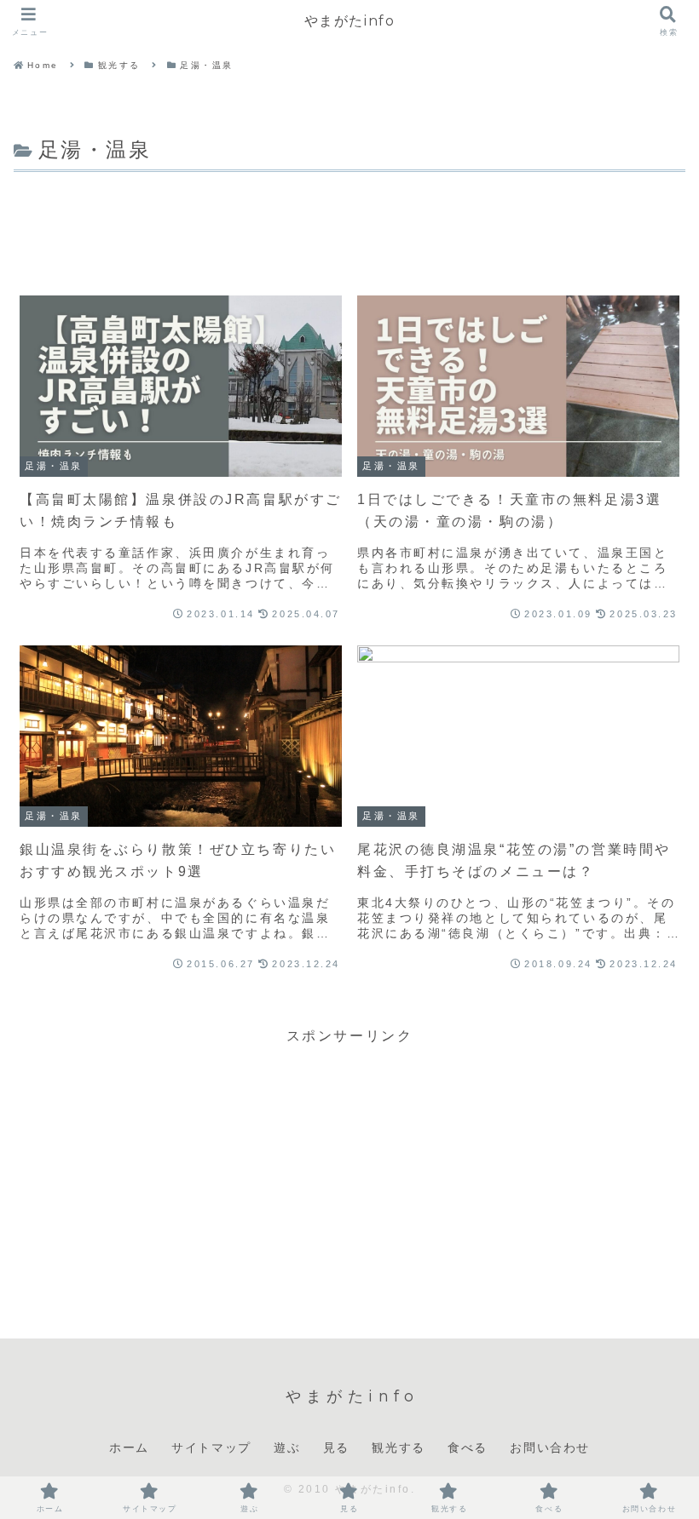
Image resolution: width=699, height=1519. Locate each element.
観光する (398, 1447)
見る (336, 1447)
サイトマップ (211, 1447)
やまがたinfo (350, 21)
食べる (468, 1447)
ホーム (129, 1447)
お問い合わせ (550, 1447)
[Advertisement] (349, 224)
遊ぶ (287, 1447)
